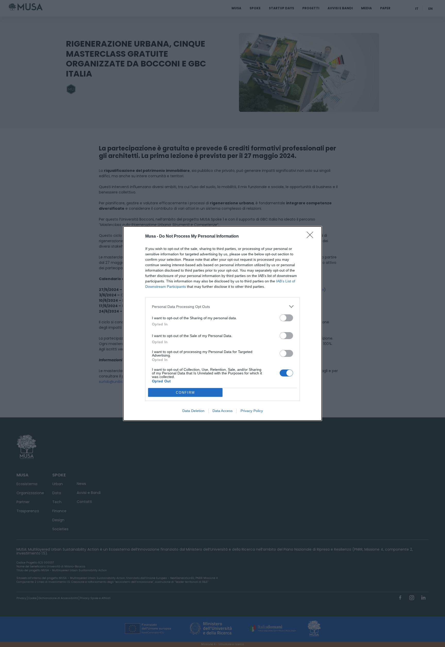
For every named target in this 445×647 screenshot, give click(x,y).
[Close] (311, 236)
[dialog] (222, 323)
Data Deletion (193, 411)
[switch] (286, 317)
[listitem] (222, 306)
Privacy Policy (252, 411)
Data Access (222, 411)
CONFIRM (185, 392)
